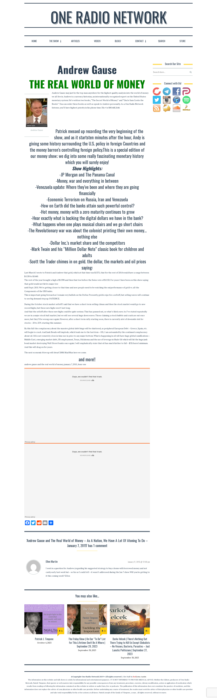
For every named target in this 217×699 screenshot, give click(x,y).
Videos (97, 41)
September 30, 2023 (87, 650)
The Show (54, 41)
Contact (139, 41)
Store (182, 41)
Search (161, 41)
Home (34, 41)
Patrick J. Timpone (44, 639)
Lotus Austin (139, 677)
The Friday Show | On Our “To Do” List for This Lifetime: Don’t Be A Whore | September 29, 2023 (87, 642)
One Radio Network (108, 17)
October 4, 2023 (44, 642)
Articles (75, 41)
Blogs (118, 41)
